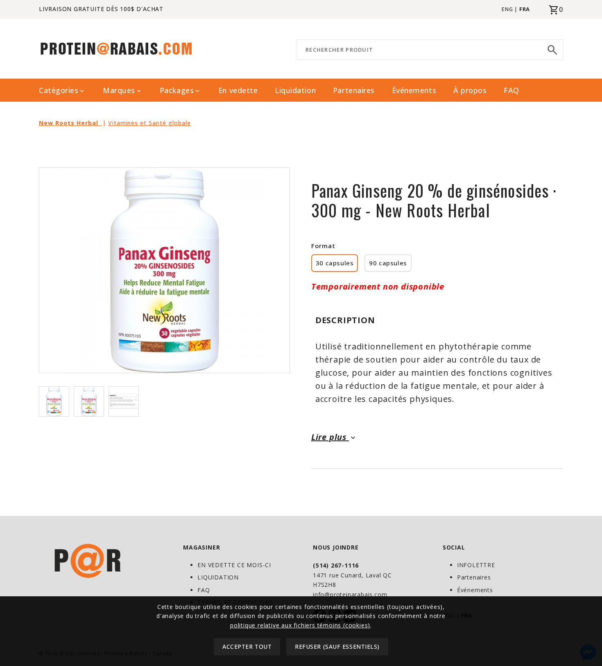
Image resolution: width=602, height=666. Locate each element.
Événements (414, 90)
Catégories (62, 90)
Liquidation (295, 90)
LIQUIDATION (218, 577)
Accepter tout (247, 647)
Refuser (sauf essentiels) (337, 647)
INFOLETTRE (476, 565)
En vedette (238, 90)
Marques (123, 90)
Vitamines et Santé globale (149, 123)
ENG (507, 9)
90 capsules (388, 263)
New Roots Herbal (70, 123)
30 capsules (335, 263)
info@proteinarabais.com (350, 594)
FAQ (511, 90)
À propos (470, 90)
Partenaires (354, 90)
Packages (180, 90)
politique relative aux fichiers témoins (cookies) (300, 625)
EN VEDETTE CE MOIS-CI (234, 565)
